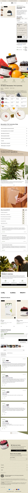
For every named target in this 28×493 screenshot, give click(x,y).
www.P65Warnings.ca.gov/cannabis (6, 484)
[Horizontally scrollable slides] (9, 12)
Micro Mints (2, 320)
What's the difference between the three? (7, 128)
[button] (2, 333)
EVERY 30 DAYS (19, 36)
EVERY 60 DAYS (24, 36)
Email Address (12, 457)
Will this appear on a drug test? (5, 145)
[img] (3, 374)
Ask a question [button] (23, 342)
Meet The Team (14, 284)
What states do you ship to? (5, 133)
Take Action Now (19, 450)
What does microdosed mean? (5, 138)
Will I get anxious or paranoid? (5, 143)
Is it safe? (2, 140)
